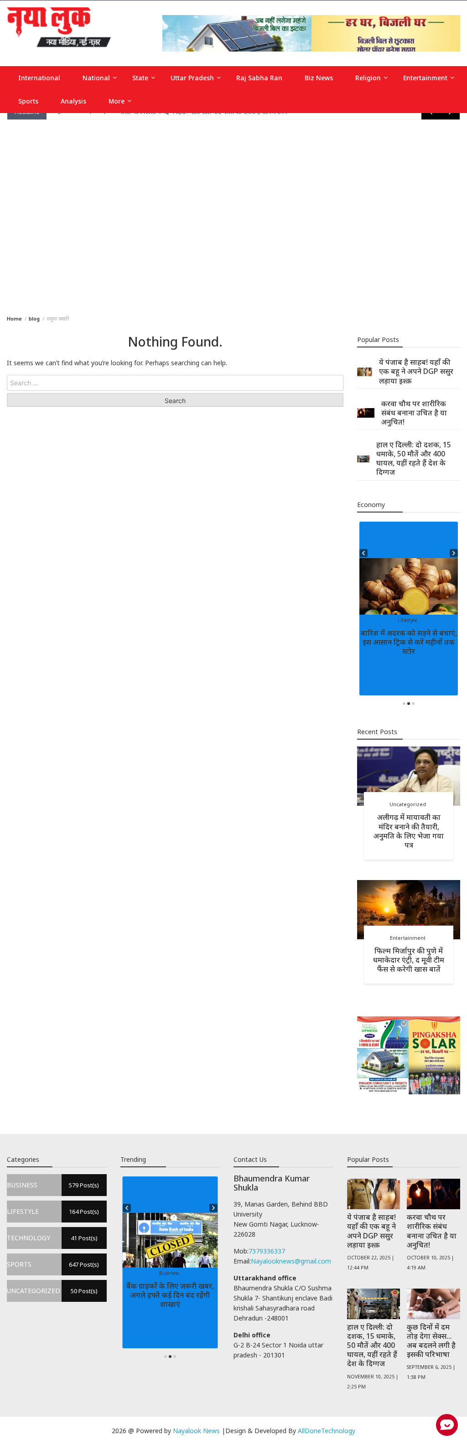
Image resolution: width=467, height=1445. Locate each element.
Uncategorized (407, 804)
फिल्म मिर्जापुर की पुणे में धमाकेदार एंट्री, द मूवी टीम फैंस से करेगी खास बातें (408, 960)
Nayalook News (196, 1430)
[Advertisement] (233, 216)
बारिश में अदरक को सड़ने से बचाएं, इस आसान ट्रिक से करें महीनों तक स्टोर (409, 642)
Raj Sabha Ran (259, 77)
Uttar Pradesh (192, 77)
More (117, 101)
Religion (368, 77)
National (96, 77)
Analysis (73, 101)
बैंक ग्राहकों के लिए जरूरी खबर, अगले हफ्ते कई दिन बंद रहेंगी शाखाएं (170, 1295)
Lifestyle (407, 620)
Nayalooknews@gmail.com (291, 1261)
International (39, 77)
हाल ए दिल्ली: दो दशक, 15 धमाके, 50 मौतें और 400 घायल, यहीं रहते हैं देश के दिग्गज (413, 458)
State (140, 77)
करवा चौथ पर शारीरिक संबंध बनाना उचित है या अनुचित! (414, 413)
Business (169, 1273)
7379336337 (267, 1251)
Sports (28, 101)
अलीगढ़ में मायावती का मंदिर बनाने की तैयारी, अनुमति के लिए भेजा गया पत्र (409, 830)
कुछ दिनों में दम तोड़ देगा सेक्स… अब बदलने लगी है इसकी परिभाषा (431, 1340)
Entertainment (425, 77)
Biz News (319, 77)
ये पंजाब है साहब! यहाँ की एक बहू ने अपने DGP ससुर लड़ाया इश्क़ (416, 371)
